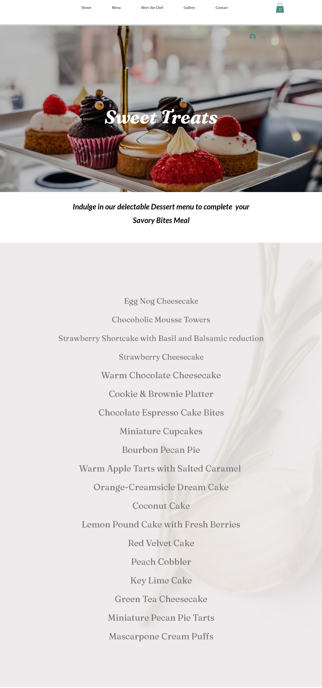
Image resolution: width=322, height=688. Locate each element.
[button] (280, 8)
